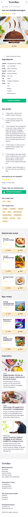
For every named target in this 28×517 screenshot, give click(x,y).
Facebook (5, 499)
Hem (3, 6)
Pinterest (4, 495)
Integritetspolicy (7, 488)
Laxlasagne (12, 208)
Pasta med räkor (17, 211)
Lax (4, 201)
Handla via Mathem (14, 100)
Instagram (5, 497)
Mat (4, 211)
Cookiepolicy (6, 484)
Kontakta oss (6, 506)
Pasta (9, 211)
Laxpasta (21, 208)
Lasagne (5, 208)
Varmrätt (5, 218)
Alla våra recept (7, 475)
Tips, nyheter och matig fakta (11, 477)
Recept (6, 6)
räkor (9, 201)
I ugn (19, 218)
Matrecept (5, 469)
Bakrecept (5, 471)
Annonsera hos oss (7, 508)
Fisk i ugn (12, 218)
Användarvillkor (7, 486)
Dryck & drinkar (6, 473)
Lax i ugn (5, 221)
